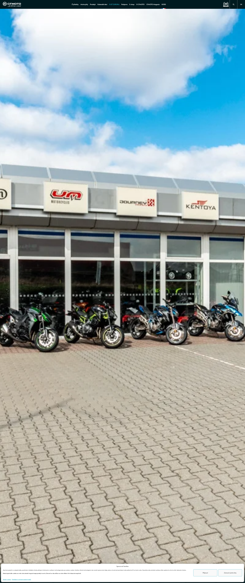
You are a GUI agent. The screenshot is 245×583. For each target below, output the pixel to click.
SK (241, 4)
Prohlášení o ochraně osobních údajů (21, 579)
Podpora (124, 4)
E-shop (131, 4)
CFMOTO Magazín (153, 4)
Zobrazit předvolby (230, 573)
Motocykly (84, 4)
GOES (164, 4)
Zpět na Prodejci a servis (59, 13)
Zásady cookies (7, 579)
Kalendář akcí (102, 4)
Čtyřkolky (75, 4)
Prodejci (93, 4)
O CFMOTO (140, 4)
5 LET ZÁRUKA (114, 4)
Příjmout (205, 573)
